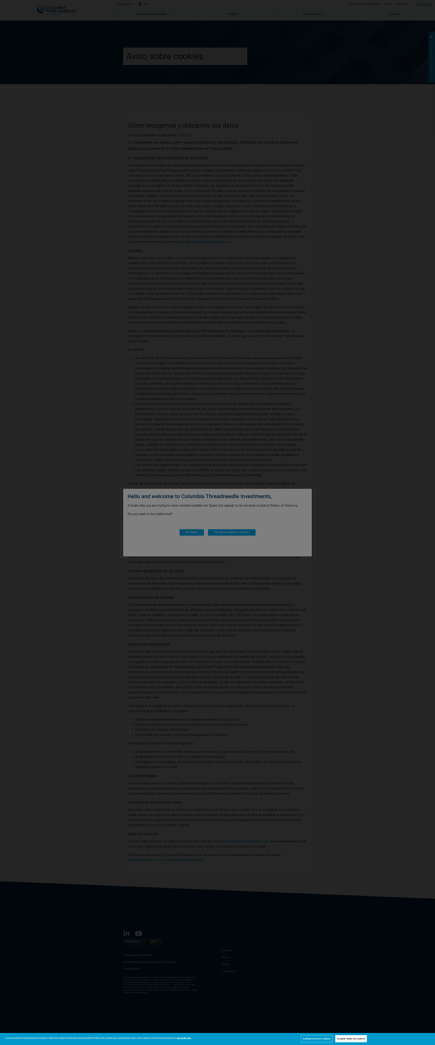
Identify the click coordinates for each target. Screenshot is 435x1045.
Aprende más (184, 1038)
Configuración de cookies (316, 1038)
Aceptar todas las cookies (351, 1038)
